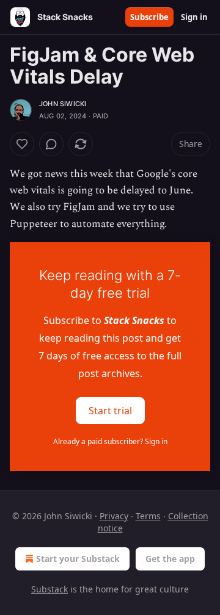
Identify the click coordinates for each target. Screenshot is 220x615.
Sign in (194, 17)
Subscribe (149, 17)
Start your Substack (78, 558)
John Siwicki (62, 103)
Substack (49, 589)
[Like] (22, 144)
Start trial (110, 410)
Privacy (114, 516)
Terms (148, 516)
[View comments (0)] (51, 144)
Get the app (170, 558)
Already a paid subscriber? (110, 441)
